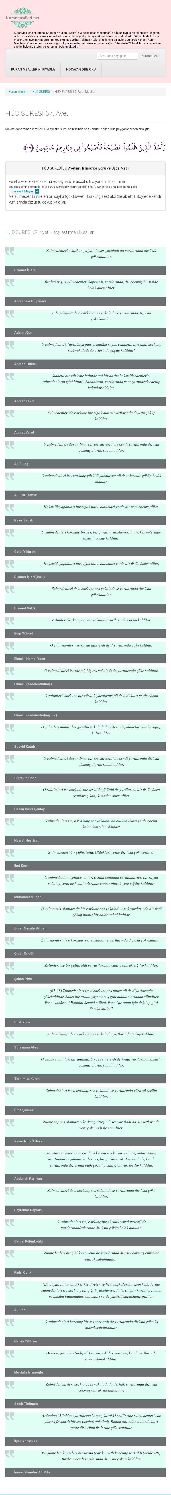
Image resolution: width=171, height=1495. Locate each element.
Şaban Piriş (23, 979)
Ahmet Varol (24, 432)
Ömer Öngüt (23, 954)
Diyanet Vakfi (24, 608)
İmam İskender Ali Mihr (32, 1472)
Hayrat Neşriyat (26, 840)
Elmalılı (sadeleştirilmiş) (33, 684)
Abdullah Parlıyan (28, 1179)
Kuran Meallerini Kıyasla (33, 69)
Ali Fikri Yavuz (25, 495)
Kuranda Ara (150, 56)
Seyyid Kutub (24, 747)
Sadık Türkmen (26, 1404)
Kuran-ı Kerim (18, 91)
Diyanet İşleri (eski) (29, 577)
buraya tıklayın (22, 191)
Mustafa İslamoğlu (28, 1372)
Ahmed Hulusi (25, 364)
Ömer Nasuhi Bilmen (30, 928)
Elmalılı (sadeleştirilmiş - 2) (35, 715)
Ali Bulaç (21, 464)
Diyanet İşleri (24, 270)
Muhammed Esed (27, 897)
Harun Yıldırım (25, 1341)
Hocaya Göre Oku (81, 69)
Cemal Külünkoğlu (28, 1241)
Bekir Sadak (23, 520)
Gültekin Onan (25, 778)
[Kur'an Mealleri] (22, 17)
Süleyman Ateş (26, 1047)
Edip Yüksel (23, 633)
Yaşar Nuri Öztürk (28, 1141)
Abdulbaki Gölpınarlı (30, 301)
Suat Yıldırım (24, 1022)
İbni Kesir (21, 866)
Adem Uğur (23, 333)
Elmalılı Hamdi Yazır (29, 659)
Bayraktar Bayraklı (28, 1210)
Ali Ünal (20, 1310)
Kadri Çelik (22, 1273)
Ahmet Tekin (24, 401)
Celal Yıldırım (24, 552)
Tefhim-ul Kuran (27, 1079)
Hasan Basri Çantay (29, 809)
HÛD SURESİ (41, 91)
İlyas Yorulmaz (25, 1441)
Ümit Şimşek (24, 1110)
